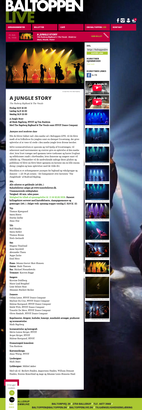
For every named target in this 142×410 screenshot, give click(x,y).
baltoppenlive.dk (81, 407)
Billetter (39, 27)
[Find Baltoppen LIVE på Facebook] (118, 20)
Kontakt (117, 27)
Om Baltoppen (96, 27)
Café (62, 27)
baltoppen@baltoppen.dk (49, 407)
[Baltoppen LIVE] (44, 11)
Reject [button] (13, 399)
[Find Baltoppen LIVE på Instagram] (123, 20)
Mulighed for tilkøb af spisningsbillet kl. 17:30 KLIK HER (37, 197)
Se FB (94, 75)
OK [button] (12, 393)
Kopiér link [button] (97, 53)
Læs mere (11, 405)
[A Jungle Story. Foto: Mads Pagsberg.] (97, 117)
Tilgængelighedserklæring (113, 407)
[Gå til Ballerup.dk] (17, 404)
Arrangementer (16, 27)
